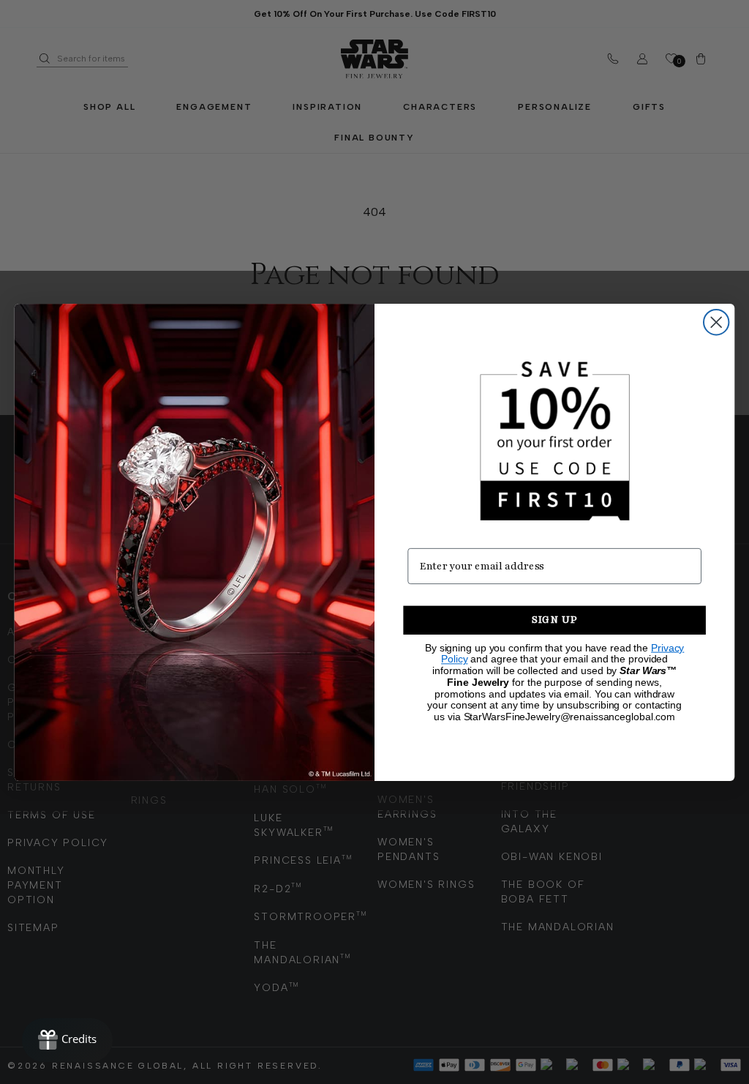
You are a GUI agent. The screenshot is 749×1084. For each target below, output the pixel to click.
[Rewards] (67, 1040)
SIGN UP (555, 620)
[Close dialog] (716, 321)
